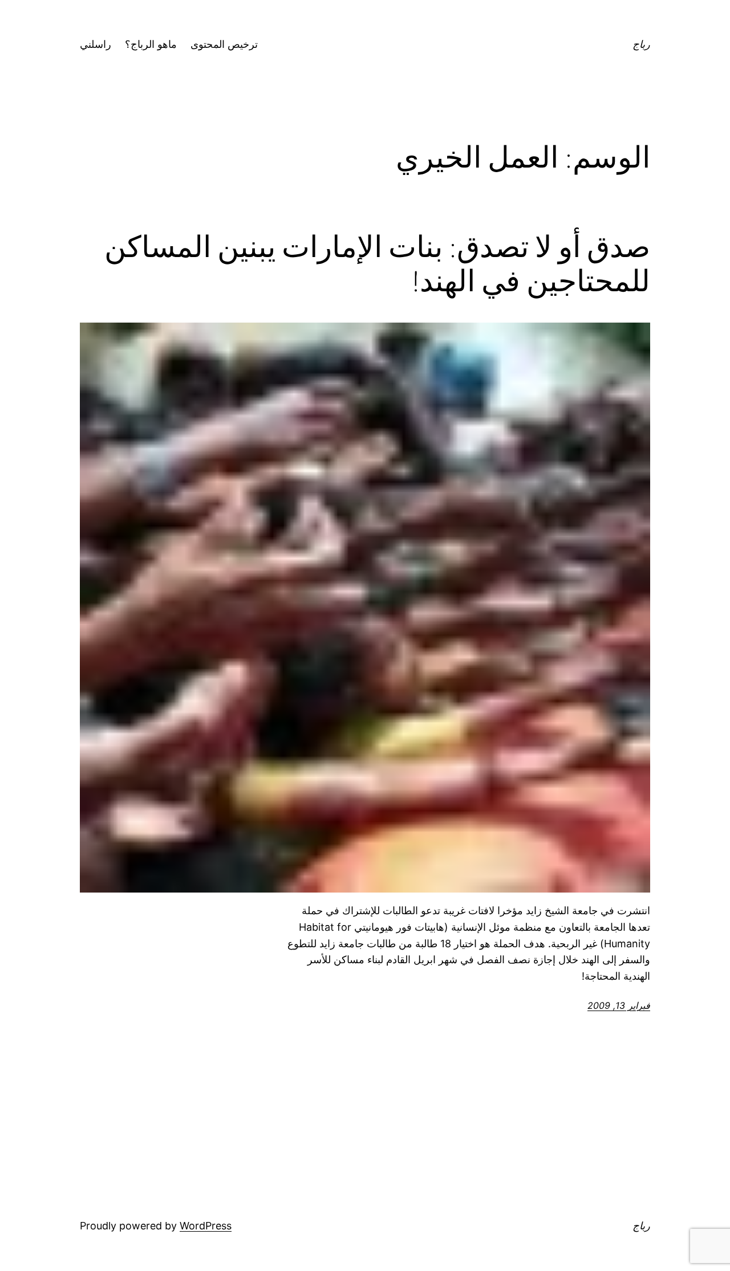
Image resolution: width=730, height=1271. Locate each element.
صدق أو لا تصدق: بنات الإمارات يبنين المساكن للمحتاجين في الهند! (377, 264)
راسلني (95, 44)
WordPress (206, 1226)
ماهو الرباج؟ (151, 44)
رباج (641, 44)
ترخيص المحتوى (224, 44)
